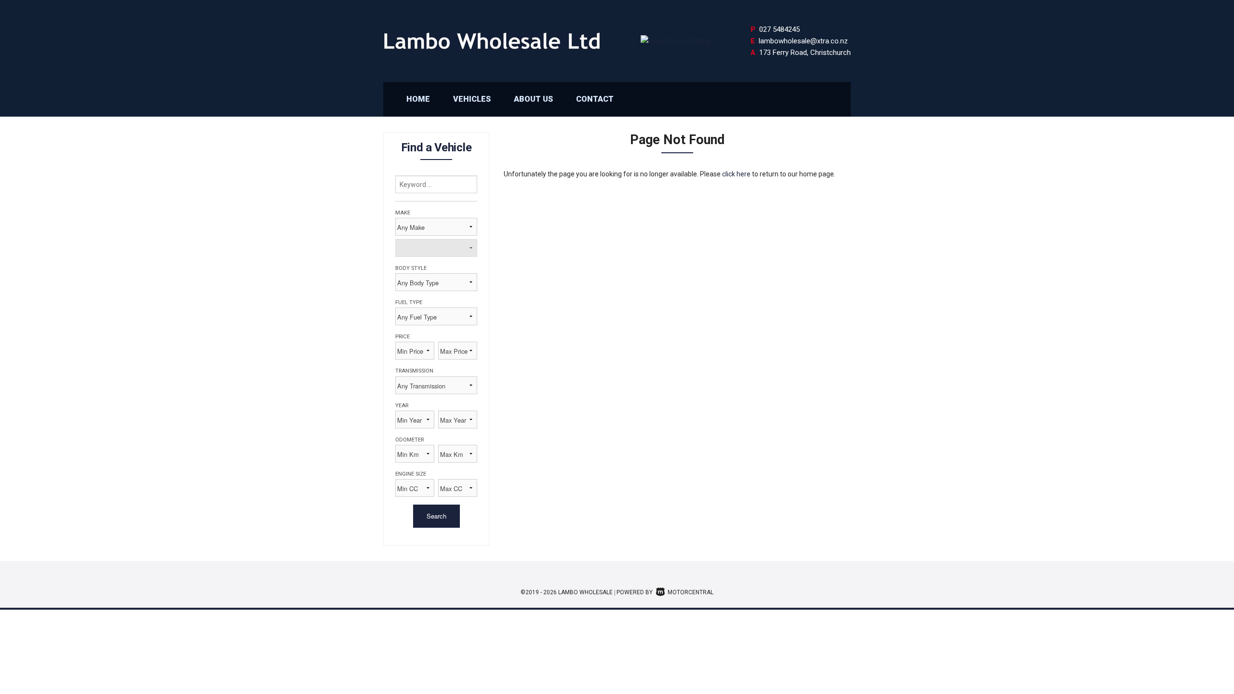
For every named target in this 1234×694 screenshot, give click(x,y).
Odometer (409, 440)
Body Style (411, 268)
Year (401, 405)
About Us (533, 99)
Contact (595, 99)
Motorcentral (690, 592)
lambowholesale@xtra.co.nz (803, 41)
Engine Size (410, 474)
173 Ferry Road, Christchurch (805, 52)
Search (436, 515)
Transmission (414, 371)
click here (736, 174)
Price (402, 337)
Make (402, 213)
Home (418, 99)
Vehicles (472, 99)
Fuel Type (408, 302)
